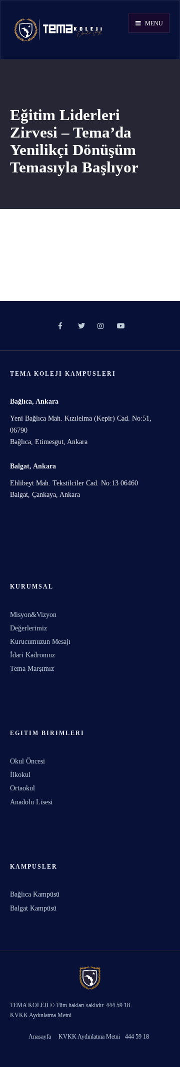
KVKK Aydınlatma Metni (89, 1036)
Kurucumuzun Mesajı (40, 641)
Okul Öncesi (27, 761)
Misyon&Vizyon (33, 614)
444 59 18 (137, 1036)
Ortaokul (22, 788)
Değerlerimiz (28, 628)
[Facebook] (61, 326)
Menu (153, 23)
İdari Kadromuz (32, 655)
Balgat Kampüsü (33, 908)
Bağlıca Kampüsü (35, 894)
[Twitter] (80, 326)
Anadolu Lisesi (31, 802)
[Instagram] (99, 326)
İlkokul (20, 774)
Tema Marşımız (32, 668)
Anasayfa (39, 1036)
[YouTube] (119, 326)
